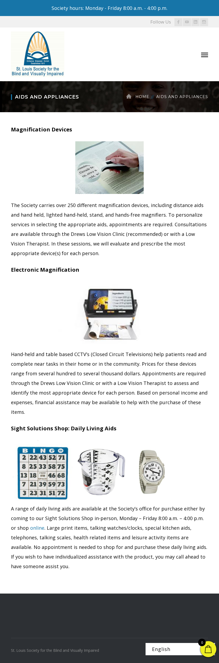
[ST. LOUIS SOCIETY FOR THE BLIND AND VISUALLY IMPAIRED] (37, 53)
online (37, 528)
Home (142, 96)
